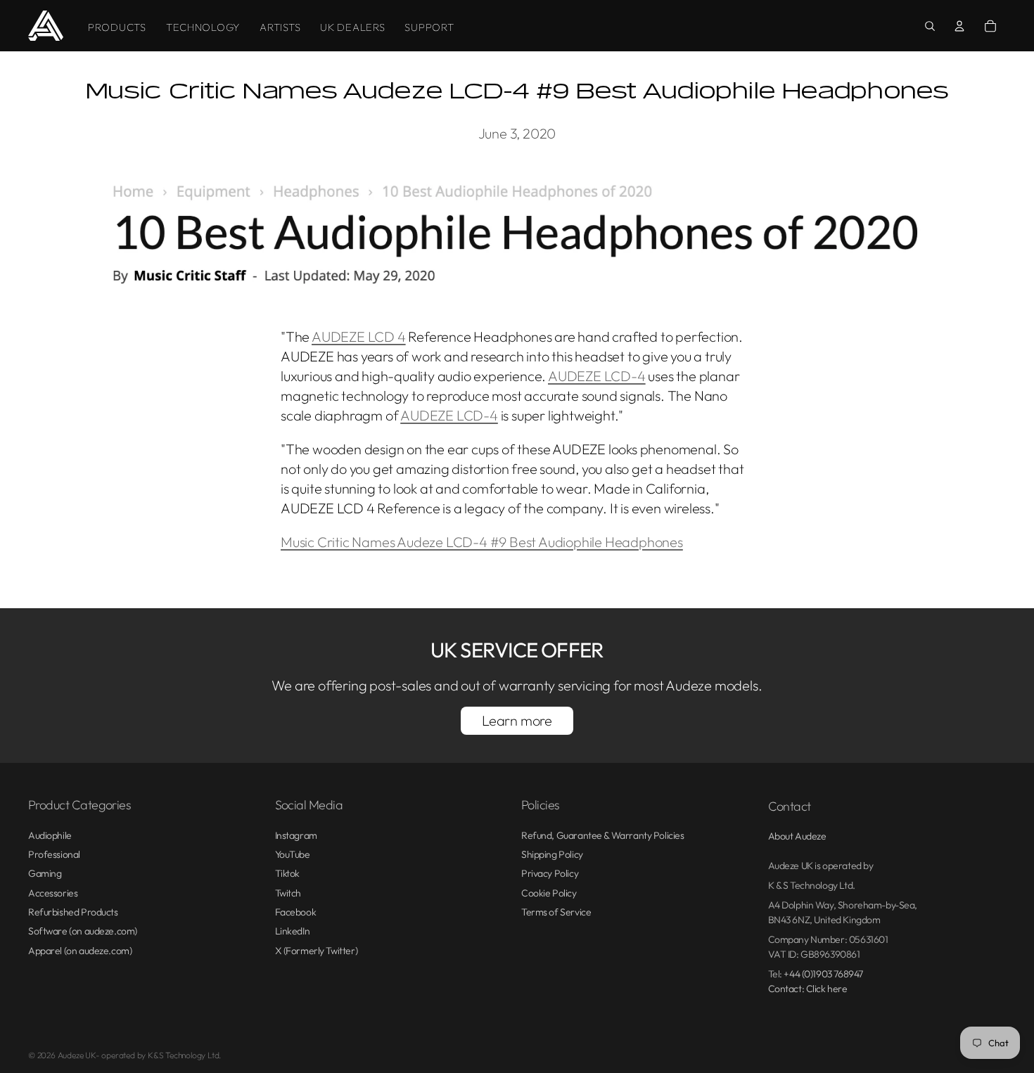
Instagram (296, 835)
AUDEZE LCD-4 (597, 376)
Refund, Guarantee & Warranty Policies (602, 835)
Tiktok (287, 873)
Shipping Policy (552, 854)
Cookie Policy (549, 893)
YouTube (292, 854)
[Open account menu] (959, 26)
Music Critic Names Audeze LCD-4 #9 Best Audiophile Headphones (482, 542)
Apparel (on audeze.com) (80, 950)
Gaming (44, 873)
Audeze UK (77, 1055)
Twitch (288, 893)
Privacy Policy (549, 873)
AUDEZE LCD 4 (359, 336)
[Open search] (929, 26)
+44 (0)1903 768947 (823, 974)
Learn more (517, 720)
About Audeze (797, 836)
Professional (54, 854)
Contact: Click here (808, 988)
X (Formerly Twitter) (316, 950)
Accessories (52, 893)
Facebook (296, 912)
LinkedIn (292, 931)
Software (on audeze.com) (82, 931)
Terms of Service (556, 912)
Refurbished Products (73, 912)
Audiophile (50, 835)
